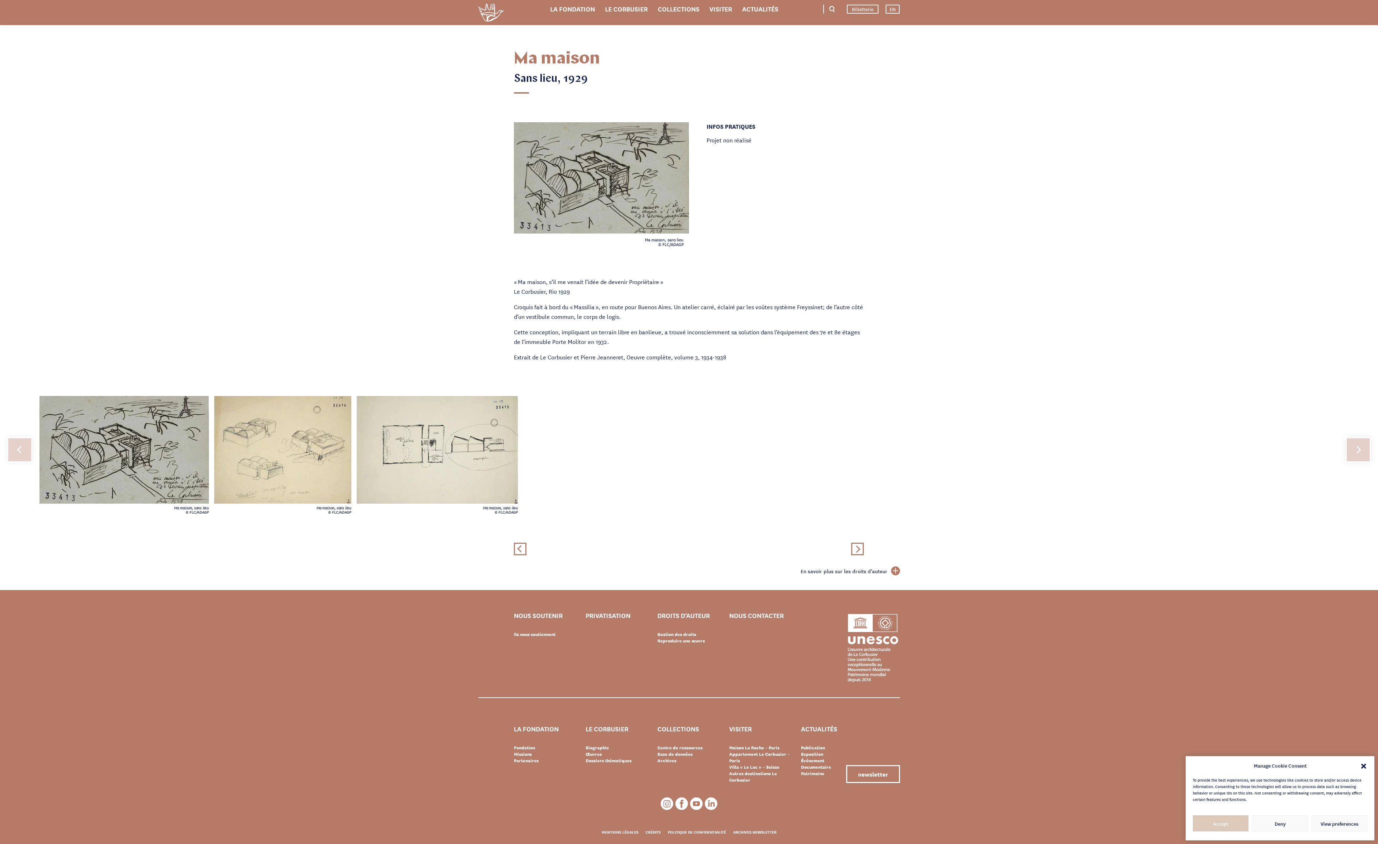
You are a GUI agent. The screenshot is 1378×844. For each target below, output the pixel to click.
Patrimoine (812, 773)
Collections (678, 8)
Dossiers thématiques (609, 760)
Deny (1280, 824)
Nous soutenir (538, 616)
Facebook (681, 803)
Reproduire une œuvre (681, 640)
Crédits (653, 832)
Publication (813, 747)
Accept (1220, 824)
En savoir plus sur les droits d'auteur (844, 571)
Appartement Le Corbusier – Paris (759, 757)
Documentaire (816, 767)
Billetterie (862, 9)
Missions (523, 754)
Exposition (812, 754)
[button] (1363, 765)
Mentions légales (620, 832)
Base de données (675, 754)
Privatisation (608, 616)
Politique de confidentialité (697, 832)
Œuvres (594, 754)
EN (893, 9)
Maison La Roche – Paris (754, 747)
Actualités (760, 8)
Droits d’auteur (683, 616)
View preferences (1339, 824)
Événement (812, 760)
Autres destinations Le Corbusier (753, 776)
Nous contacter (756, 616)
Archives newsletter (755, 832)
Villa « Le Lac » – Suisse (754, 767)
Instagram (667, 803)
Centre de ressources (680, 747)
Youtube (696, 803)
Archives (666, 760)
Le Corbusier (626, 8)
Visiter (720, 8)
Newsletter (873, 773)
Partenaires (526, 760)
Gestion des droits (676, 634)
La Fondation (572, 8)
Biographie (597, 747)
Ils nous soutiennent (535, 634)
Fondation (524, 747)
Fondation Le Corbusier (490, 14)
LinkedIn (711, 803)
